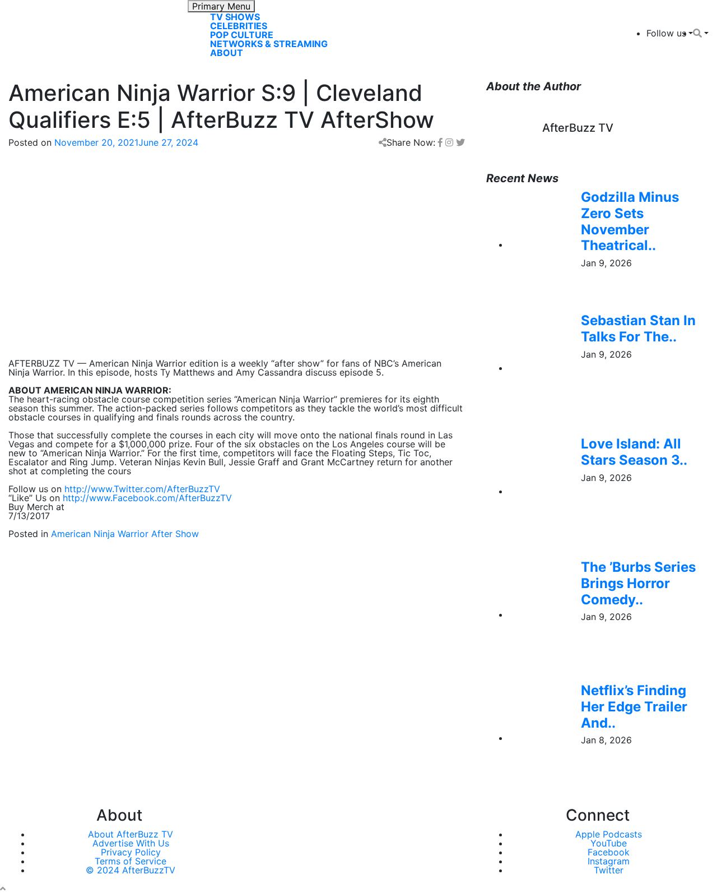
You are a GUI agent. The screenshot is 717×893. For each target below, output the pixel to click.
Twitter (608, 870)
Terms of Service (130, 861)
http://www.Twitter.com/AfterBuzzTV (142, 488)
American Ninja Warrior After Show (125, 533)
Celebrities (238, 25)
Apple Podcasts (608, 834)
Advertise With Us (130, 843)
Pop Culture (241, 34)
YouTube (608, 843)
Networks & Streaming (269, 43)
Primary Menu (221, 6)
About (226, 52)
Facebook (609, 852)
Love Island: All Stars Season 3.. (634, 452)
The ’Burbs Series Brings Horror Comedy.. (638, 583)
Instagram (609, 861)
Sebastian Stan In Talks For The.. (638, 328)
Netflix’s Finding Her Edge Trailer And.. (634, 706)
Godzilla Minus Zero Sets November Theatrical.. (630, 221)
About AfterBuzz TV (130, 834)
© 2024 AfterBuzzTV (130, 870)
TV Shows (235, 16)
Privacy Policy (131, 852)
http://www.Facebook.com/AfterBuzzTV (147, 497)
